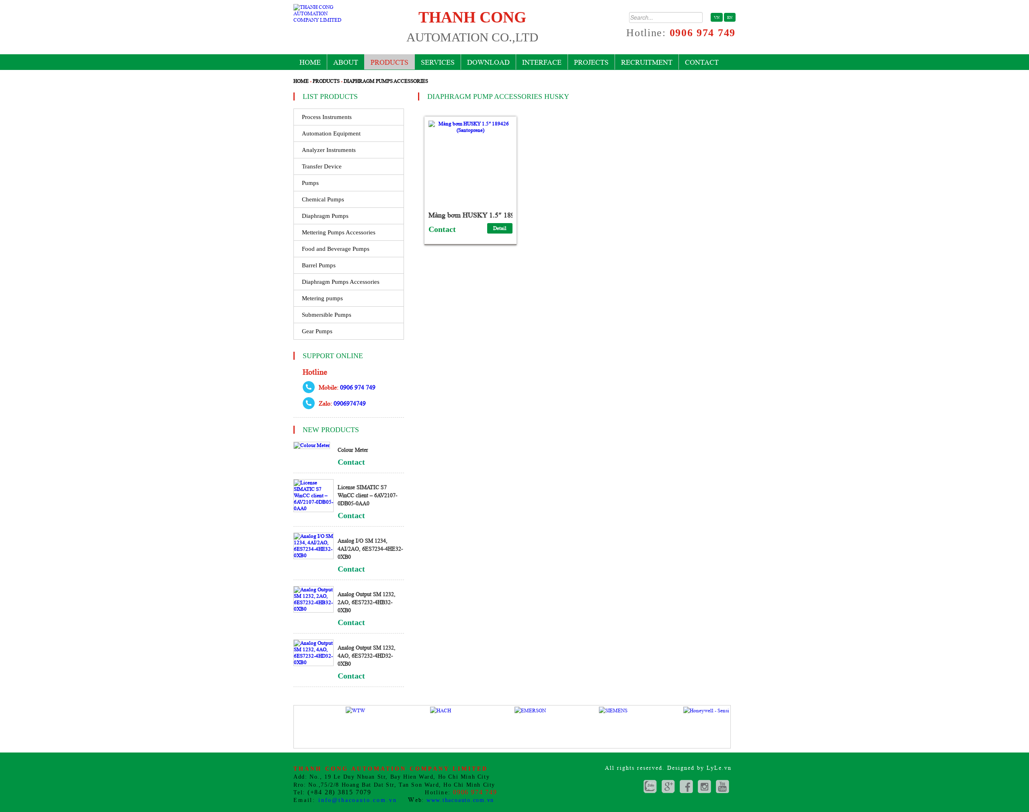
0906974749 (350, 403)
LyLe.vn (719, 768)
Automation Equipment (331, 133)
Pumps (310, 183)
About (345, 62)
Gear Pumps (317, 331)
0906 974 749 (703, 33)
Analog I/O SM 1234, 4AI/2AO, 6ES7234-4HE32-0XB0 (370, 548)
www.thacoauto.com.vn (460, 800)
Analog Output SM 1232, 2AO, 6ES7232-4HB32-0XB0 (367, 602)
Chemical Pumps (323, 199)
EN (729, 17)
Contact (702, 62)
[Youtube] (722, 786)
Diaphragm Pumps (325, 216)
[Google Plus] (650, 786)
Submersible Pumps (326, 315)
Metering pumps (322, 298)
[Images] (704, 786)
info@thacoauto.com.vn (357, 800)
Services (438, 62)
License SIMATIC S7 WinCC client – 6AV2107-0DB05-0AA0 (368, 495)
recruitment (646, 62)
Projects (591, 62)
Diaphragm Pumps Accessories (386, 81)
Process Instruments (327, 117)
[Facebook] (686, 786)
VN (716, 17)
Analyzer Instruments (329, 150)
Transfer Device (322, 166)
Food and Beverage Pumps (335, 249)
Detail (499, 228)
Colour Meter (353, 450)
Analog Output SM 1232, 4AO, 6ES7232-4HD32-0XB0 (367, 655)
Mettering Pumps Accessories (338, 232)
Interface (542, 62)
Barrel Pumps (319, 265)
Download (488, 62)
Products (389, 62)
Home (310, 62)
